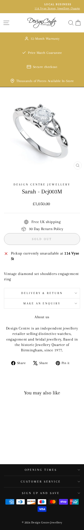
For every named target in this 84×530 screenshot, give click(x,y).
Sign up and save (41, 493)
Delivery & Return (42, 293)
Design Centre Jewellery (42, 184)
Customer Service (41, 481)
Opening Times (41, 469)
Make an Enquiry (42, 303)
